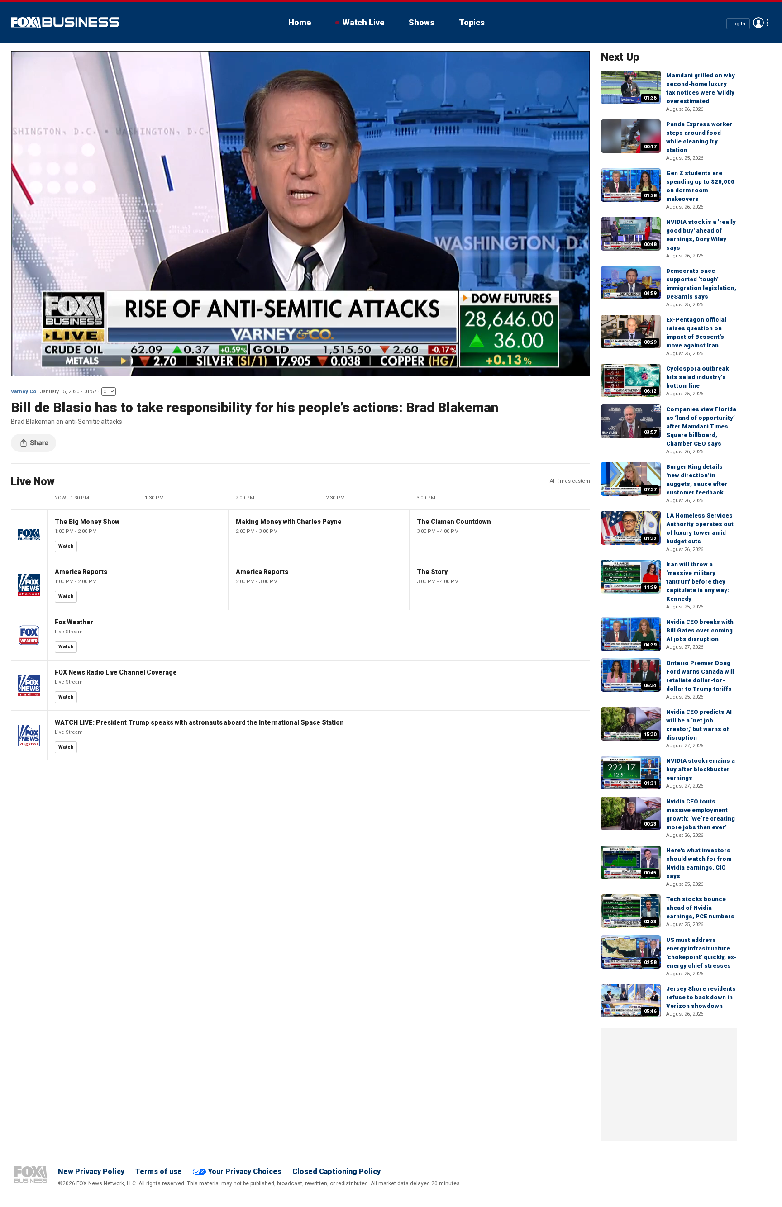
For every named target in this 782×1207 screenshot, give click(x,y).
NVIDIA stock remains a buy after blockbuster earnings (700, 769)
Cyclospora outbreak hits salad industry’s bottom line (697, 377)
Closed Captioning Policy (336, 1171)
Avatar (758, 22)
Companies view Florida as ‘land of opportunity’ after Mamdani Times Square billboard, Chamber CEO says (701, 426)
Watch (66, 546)
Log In (737, 23)
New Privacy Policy (91, 1171)
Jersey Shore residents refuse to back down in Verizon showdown (701, 997)
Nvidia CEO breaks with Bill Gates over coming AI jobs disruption (700, 630)
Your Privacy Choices (244, 1171)
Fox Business (65, 22)
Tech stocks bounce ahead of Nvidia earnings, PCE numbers (700, 908)
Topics (472, 22)
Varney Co (23, 391)
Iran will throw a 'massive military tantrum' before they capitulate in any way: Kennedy (697, 581)
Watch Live (363, 22)
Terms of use (158, 1171)
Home (299, 22)
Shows (421, 22)
